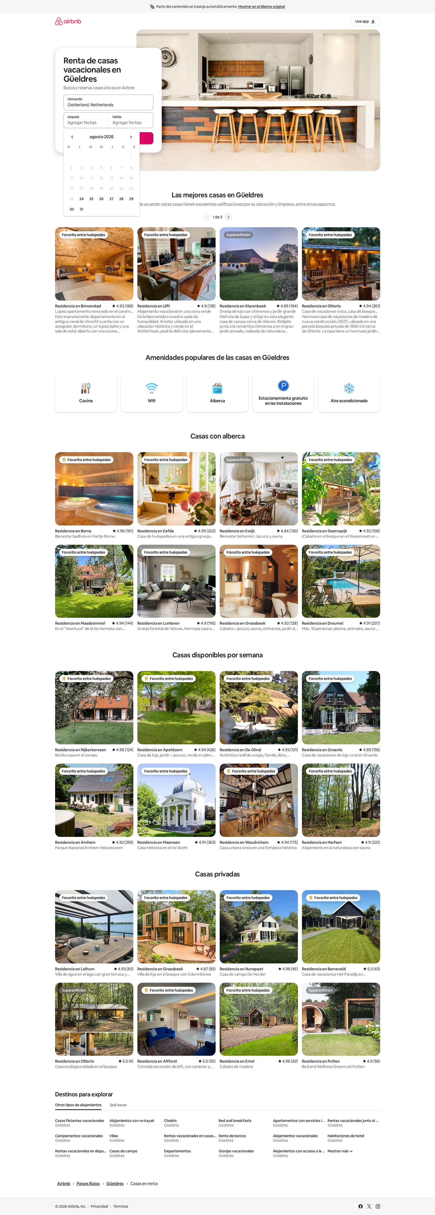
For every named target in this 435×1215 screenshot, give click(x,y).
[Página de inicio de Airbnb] (68, 21)
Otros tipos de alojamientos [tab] (78, 1105)
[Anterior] (207, 217)
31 (81, 209)
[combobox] (108, 105)
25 (91, 199)
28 (121, 199)
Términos (120, 1206)
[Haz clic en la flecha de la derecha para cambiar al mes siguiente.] (130, 136)
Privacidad (99, 1206)
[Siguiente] (228, 217)
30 (72, 209)
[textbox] (86, 122)
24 (81, 199)
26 (101, 199)
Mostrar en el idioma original (261, 6)
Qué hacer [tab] (118, 1105)
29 (131, 199)
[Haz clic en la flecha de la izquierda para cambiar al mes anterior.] (72, 136)
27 (111, 199)
